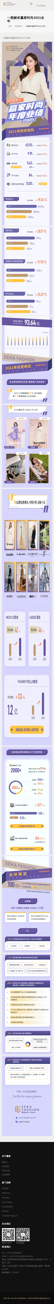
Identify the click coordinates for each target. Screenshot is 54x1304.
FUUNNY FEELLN (9, 1215)
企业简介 (6, 1166)
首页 (10, 26)
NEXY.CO (6, 1193)
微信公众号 (7, 1242)
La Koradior (7, 1202)
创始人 (5, 1162)
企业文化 (6, 1170)
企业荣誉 (6, 1174)
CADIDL (5, 1211)
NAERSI (5, 1188)
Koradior (6, 1197)
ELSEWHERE (7, 1206)
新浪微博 (20, 1242)
